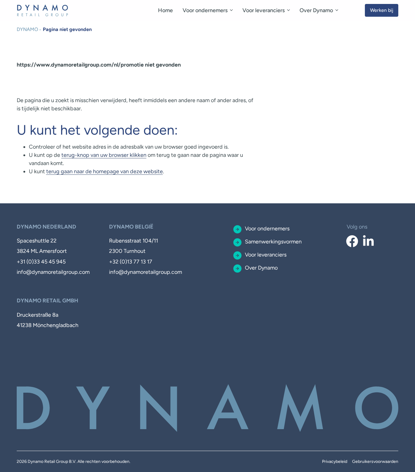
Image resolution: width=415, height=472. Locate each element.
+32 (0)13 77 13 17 (130, 261)
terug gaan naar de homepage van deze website (104, 171)
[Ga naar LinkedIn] (368, 241)
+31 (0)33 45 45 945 (41, 261)
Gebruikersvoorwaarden (375, 461)
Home (165, 10)
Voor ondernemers (205, 10)
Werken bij (381, 10)
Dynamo (27, 29)
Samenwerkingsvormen (273, 241)
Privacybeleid (334, 461)
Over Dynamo (316, 10)
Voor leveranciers (263, 10)
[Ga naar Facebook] (352, 241)
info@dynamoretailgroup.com (53, 272)
